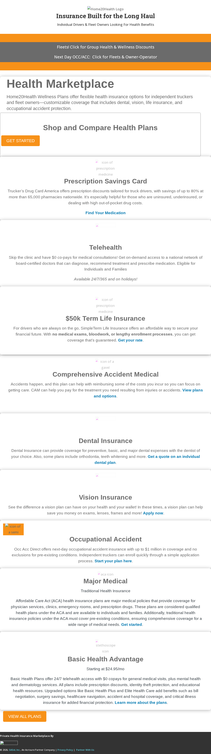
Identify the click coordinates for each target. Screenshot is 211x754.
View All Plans (24, 716)
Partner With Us (85, 749)
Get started (131, 624)
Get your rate (130, 340)
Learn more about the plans (141, 702)
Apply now (153, 513)
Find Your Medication (106, 213)
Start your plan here (113, 561)
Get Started (20, 140)
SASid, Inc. (14, 749)
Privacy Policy (65, 749)
